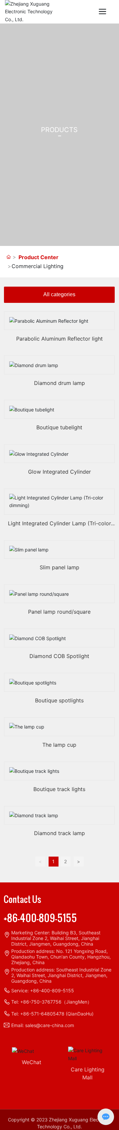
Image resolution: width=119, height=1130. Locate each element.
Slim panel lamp (59, 567)
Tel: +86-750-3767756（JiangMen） (51, 1002)
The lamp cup (59, 744)
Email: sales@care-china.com (42, 1025)
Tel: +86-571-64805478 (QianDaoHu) (52, 1013)
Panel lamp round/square (59, 611)
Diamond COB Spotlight (59, 656)
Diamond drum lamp (59, 383)
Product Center (39, 257)
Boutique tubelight (59, 427)
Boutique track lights (59, 789)
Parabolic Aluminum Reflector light (59, 338)
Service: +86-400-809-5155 (42, 990)
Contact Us (22, 898)
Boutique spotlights (59, 700)
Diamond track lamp (59, 833)
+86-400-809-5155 (40, 917)
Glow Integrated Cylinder (59, 471)
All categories (59, 294)
